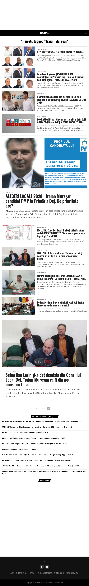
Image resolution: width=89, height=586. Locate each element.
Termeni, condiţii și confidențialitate (66, 573)
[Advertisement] (44, 15)
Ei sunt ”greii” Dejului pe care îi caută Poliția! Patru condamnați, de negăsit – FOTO (33, 438)
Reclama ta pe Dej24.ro (44, 573)
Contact (32, 573)
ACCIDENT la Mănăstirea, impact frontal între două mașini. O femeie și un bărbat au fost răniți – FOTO (40, 466)
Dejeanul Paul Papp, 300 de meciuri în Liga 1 (19, 449)
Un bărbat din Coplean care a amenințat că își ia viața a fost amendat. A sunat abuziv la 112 (36, 460)
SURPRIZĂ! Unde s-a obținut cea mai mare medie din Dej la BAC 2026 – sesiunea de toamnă (37, 427)
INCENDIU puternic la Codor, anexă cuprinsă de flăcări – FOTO (25, 433)
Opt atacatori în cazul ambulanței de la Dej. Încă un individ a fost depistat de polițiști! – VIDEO (37, 455)
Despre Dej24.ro (21, 573)
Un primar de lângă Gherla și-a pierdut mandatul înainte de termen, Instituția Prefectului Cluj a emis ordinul (43, 421)
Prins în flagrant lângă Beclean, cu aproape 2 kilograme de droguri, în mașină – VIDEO (34, 444)
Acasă (12, 573)
